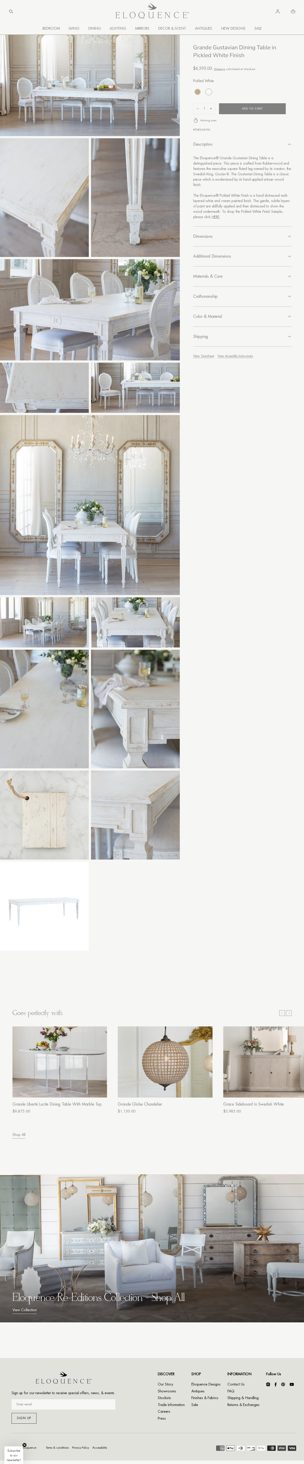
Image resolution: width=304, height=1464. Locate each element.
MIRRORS (142, 28)
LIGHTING (118, 28)
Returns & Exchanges (243, 1405)
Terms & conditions (57, 1447)
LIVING (74, 28)
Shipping (219, 69)
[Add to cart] (99, 1089)
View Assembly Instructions (235, 356)
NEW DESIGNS (233, 28)
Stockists (164, 1398)
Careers (164, 1411)
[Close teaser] (24, 1445)
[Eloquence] (152, 11)
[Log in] (277, 11)
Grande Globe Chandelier (140, 1104)
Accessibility (99, 1447)
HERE (215, 217)
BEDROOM (51, 28)
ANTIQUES (203, 28)
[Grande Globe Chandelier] (165, 1062)
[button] (11, 11)
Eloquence (29, 1447)
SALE (258, 28)
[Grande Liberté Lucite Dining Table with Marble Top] (59, 1062)
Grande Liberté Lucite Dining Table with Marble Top (57, 1104)
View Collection (24, 1310)
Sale (194, 1405)
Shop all (18, 1135)
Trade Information (171, 1405)
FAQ (230, 1391)
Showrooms (167, 1391)
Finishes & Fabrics (204, 1398)
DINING (94, 28)
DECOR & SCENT (172, 28)
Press (162, 1418)
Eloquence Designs (206, 1384)
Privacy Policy (80, 1447)
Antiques (198, 1391)
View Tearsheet (203, 356)
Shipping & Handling (243, 1398)
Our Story (165, 1384)
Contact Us (236, 1384)
